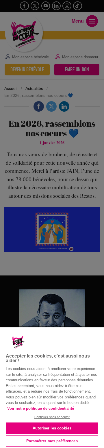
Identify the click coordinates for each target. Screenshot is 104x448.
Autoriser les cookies (52, 428)
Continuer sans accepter (52, 417)
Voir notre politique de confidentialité (40, 408)
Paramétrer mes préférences (51, 441)
